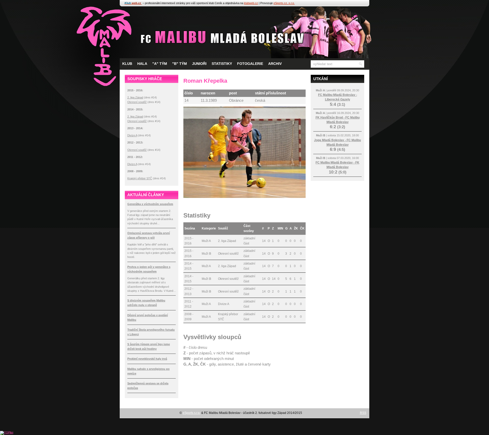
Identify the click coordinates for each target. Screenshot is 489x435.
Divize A (132, 135)
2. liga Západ (135, 97)
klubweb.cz (251, 3)
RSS (363, 413)
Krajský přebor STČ (139, 178)
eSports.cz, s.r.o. (284, 3)
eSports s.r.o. (191, 413)
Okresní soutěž (137, 102)
